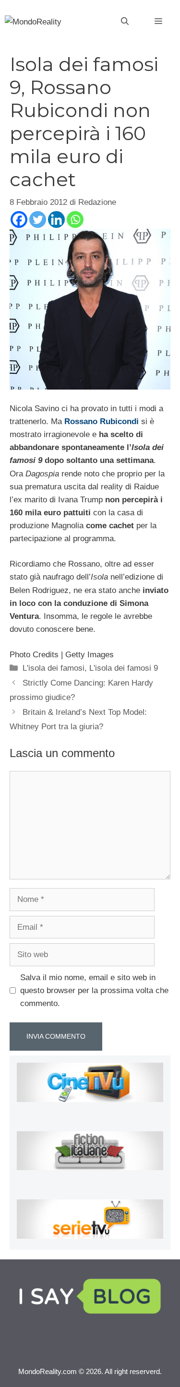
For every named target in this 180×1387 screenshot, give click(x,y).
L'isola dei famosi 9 (123, 668)
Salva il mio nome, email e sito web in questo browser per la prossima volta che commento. (94, 990)
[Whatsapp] (75, 219)
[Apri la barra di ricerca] (125, 22)
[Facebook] (19, 219)
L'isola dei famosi (53, 668)
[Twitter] (37, 219)
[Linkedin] (56, 219)
